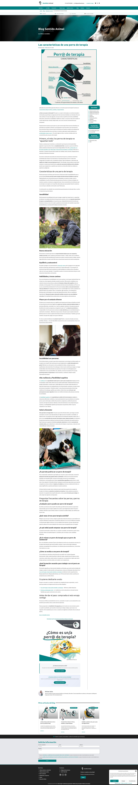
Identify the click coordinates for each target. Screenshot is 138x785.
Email (60, 744)
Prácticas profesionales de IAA (47, 590)
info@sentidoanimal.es (79, 3)
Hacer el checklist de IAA (44, 615)
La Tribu (47, 8)
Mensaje (39, 748)
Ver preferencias (132, 780)
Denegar (123, 780)
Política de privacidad (124, 783)
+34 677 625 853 (69, 3)
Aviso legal (60, 783)
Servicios (41, 8)
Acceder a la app (89, 3)
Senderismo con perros (44, 775)
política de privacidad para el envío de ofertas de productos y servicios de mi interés (60, 757)
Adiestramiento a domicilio (45, 770)
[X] (97, 3)
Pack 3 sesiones (42, 773)
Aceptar (114, 780)
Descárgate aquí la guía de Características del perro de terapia (60, 618)
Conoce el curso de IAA (59, 682)
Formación (54, 8)
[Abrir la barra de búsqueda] (98, 8)
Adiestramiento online (44, 771)
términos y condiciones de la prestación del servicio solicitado (56, 755)
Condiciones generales (67, 783)
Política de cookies (118, 783)
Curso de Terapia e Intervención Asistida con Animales (50, 572)
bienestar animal (49, 10)
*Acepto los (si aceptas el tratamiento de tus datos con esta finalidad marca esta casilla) (66, 755)
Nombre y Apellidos (42, 744)
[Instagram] (95, 3)
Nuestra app (62, 8)
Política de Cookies (86, 783)
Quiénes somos (70, 8)
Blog (78, 8)
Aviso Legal (130, 783)
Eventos (82, 8)
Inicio (41, 10)
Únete (83, 777)
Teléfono (81, 744)
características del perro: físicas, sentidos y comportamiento (51, 109)
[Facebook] (99, 3)
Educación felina (42, 779)
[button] (135, 771)
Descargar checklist (60, 670)
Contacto (88, 8)
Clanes (40, 777)
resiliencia (43, 380)
